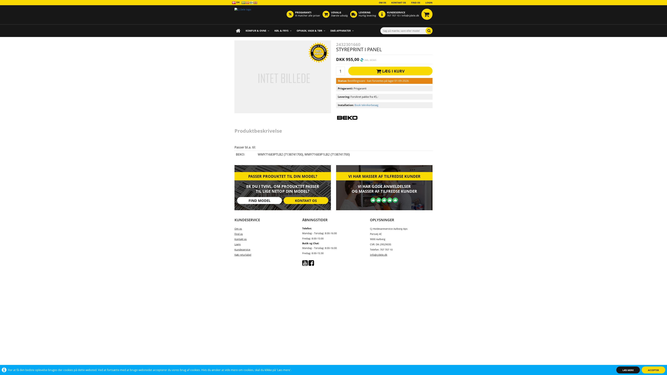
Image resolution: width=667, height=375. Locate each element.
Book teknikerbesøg (366, 105)
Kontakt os (398, 2)
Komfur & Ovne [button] (256, 30)
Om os (382, 2)
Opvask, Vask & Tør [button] (309, 30)
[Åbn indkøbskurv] (427, 14)
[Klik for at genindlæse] (242, 15)
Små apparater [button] (340, 30)
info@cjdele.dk (378, 254)
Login (429, 2)
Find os (415, 2)
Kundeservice (242, 249)
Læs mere (628, 370)
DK (238, 2)
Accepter (653, 370)
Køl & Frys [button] (281, 30)
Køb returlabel (242, 254)
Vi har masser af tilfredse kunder (384, 176)
